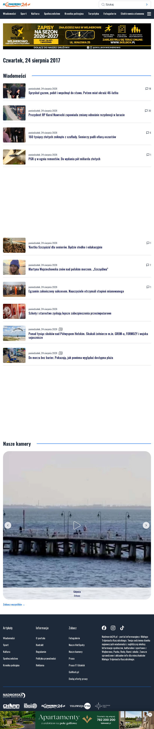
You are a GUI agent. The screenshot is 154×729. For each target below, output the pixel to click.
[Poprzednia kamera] (8, 525)
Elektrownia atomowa (132, 13)
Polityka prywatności (46, 658)
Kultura (35, 13)
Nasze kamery (75, 652)
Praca (71, 658)
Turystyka (93, 13)
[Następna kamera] (146, 525)
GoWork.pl (74, 672)
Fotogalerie (109, 13)
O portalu (40, 638)
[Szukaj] (147, 4)
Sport (23, 13)
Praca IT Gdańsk (77, 665)
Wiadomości (9, 13)
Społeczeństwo (52, 13)
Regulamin (41, 652)
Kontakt (40, 645)
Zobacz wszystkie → (14, 604)
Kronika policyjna (74, 13)
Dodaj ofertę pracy (78, 679)
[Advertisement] (77, 202)
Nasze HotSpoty (76, 645)
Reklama (40, 665)
